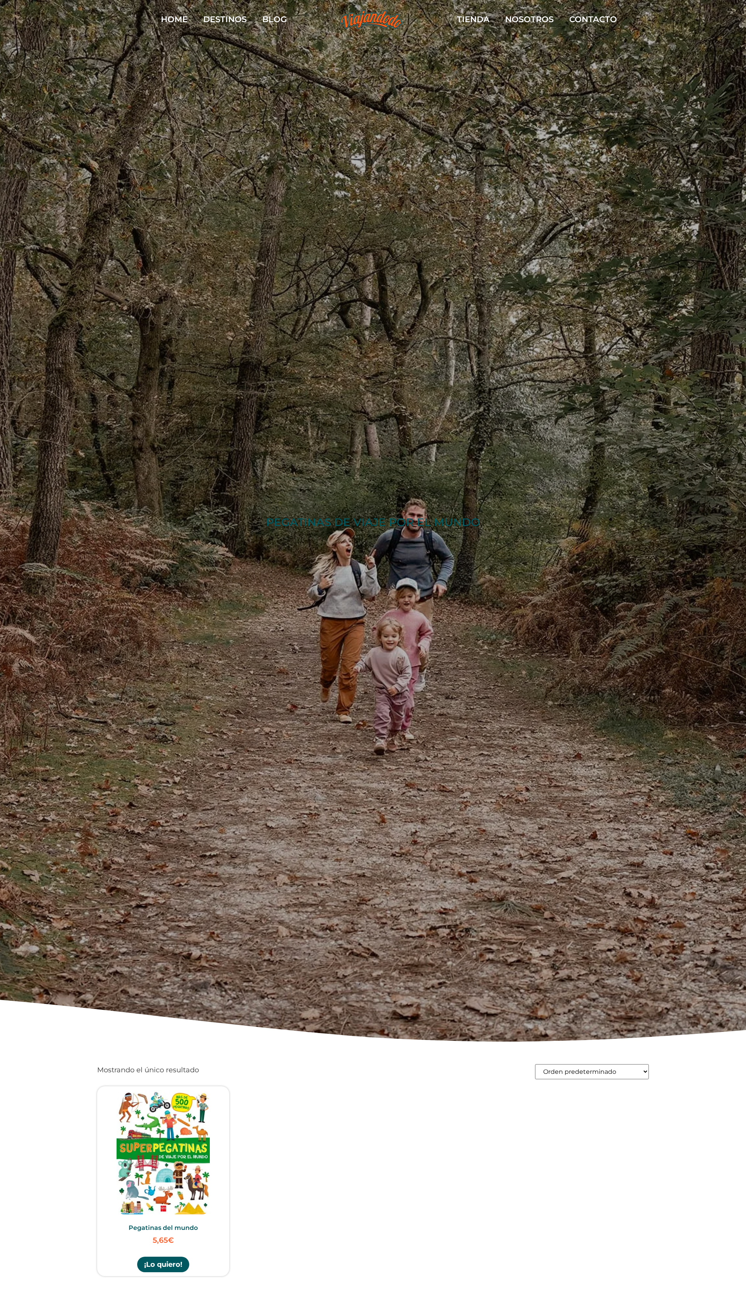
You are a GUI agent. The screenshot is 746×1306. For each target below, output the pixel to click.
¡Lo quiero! (163, 1264)
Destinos (225, 19)
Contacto (593, 19)
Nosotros (529, 19)
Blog (274, 19)
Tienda (473, 19)
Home (174, 19)
